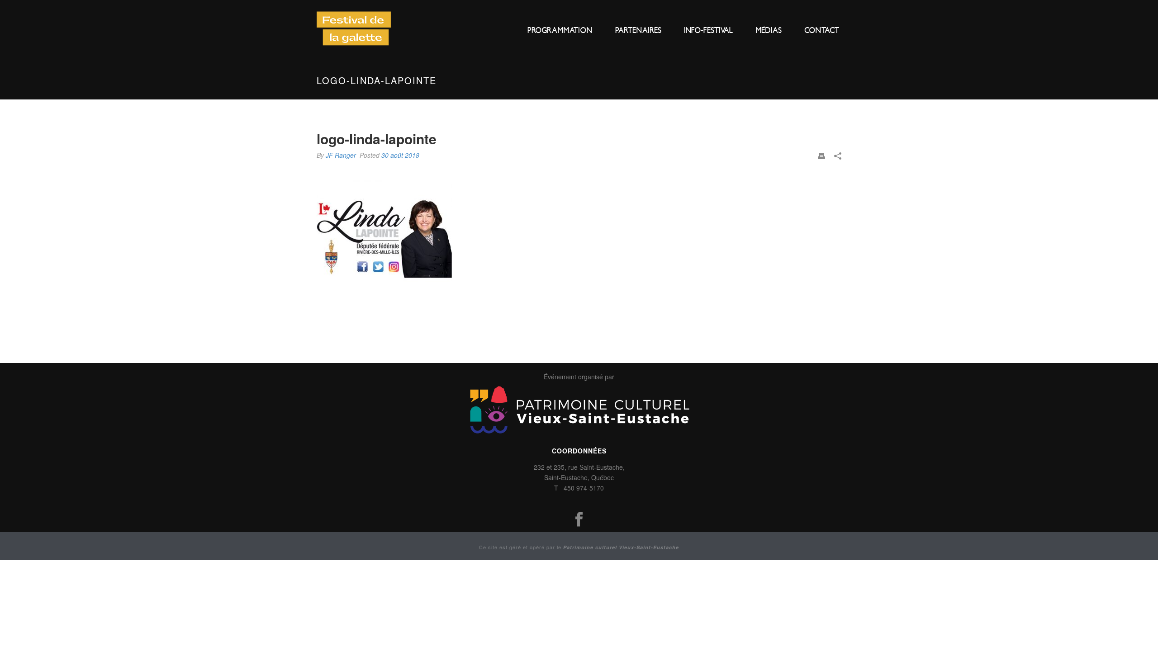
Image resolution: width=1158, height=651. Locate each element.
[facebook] (579, 519)
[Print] (821, 155)
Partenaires (638, 30)
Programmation (560, 30)
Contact (821, 30)
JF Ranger (341, 155)
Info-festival (708, 30)
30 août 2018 (400, 155)
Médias (768, 30)
